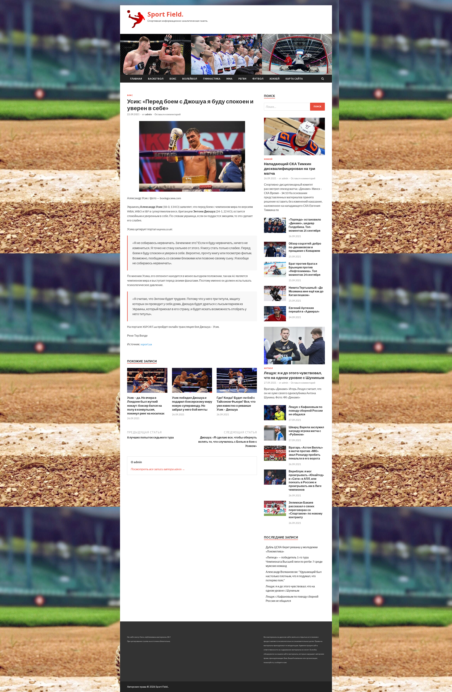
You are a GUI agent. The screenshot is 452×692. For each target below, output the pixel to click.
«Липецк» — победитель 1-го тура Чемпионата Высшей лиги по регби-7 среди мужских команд (294, 561)
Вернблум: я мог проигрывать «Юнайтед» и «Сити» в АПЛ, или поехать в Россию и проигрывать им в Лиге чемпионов (306, 480)
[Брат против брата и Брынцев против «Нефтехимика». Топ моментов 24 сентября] (275, 276)
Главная (136, 78)
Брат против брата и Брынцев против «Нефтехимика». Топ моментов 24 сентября (304, 269)
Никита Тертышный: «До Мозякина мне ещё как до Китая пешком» (306, 291)
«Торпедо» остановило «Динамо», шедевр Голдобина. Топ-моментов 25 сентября (305, 225)
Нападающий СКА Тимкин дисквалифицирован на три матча (289, 168)
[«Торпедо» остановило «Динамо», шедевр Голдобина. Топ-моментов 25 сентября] (275, 231)
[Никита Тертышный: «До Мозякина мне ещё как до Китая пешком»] (275, 300)
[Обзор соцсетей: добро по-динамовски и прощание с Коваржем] (275, 255)
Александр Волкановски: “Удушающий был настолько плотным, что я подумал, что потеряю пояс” (294, 576)
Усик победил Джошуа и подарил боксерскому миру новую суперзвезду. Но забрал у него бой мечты (192, 403)
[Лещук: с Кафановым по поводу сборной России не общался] (275, 419)
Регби (242, 78)
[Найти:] (294, 107)
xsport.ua (146, 344)
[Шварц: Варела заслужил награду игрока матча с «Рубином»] (275, 439)
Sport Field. (165, 14)
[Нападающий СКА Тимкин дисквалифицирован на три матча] (294, 156)
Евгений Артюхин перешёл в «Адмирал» (304, 309)
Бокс (173, 78)
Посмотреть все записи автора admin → (158, 469)
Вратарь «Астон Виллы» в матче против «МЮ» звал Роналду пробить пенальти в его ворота (306, 453)
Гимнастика (211, 78)
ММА (229, 78)
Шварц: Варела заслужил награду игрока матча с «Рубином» (306, 430)
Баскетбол (155, 78)
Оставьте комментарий (167, 114)
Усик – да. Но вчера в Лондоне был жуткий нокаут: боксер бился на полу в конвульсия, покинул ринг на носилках (145, 405)
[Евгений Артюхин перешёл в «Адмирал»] (275, 320)
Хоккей (274, 78)
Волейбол (189, 78)
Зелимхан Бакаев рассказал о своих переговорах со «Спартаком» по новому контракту (305, 510)
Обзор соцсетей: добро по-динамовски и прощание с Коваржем (305, 247)
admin (148, 114)
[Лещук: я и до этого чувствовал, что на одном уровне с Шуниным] (294, 365)
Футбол (257, 78)
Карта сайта (294, 78)
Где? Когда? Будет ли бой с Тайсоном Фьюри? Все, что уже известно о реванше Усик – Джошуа (236, 403)
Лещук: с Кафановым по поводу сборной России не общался (306, 410)
